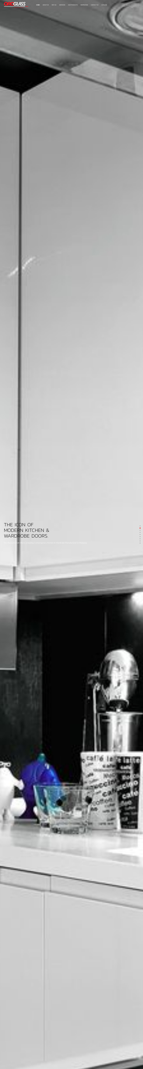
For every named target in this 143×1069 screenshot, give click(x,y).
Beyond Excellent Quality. (140, 543)
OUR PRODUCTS (73, 5)
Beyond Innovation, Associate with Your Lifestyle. (140, 534)
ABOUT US (46, 5)
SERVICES (62, 5)
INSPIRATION (84, 5)
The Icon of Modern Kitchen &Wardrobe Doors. (140, 528)
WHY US (54, 5)
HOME (38, 5)
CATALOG (104, 5)
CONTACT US (94, 5)
